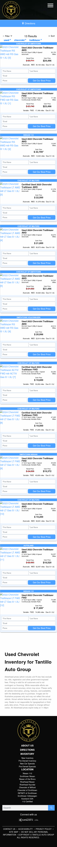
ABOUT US (27, 745)
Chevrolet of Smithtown (27, 790)
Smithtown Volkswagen (27, 795)
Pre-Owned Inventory (27, 760)
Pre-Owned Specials (27, 766)
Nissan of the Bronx (27, 779)
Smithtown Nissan (27, 776)
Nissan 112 (27, 773)
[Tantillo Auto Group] (11, 9)
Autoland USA (27, 798)
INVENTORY (27, 754)
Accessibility (25, 829)
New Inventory (27, 758)
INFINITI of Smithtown (27, 793)
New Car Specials (27, 763)
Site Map (14, 831)
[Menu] (50, 5)
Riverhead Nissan (27, 781)
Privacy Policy (44, 829)
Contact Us (9, 829)
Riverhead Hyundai (27, 784)
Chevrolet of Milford (27, 787)
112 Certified (27, 801)
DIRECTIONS (27, 749)
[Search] (51, 808)
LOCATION (27, 769)
